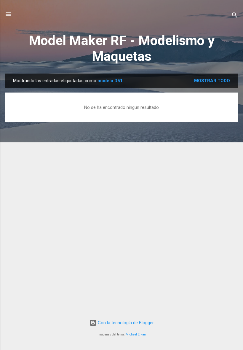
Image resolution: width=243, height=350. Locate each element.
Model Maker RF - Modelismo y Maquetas (122, 48)
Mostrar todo (212, 80)
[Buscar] (234, 16)
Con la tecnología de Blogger (125, 322)
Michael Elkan (136, 334)
